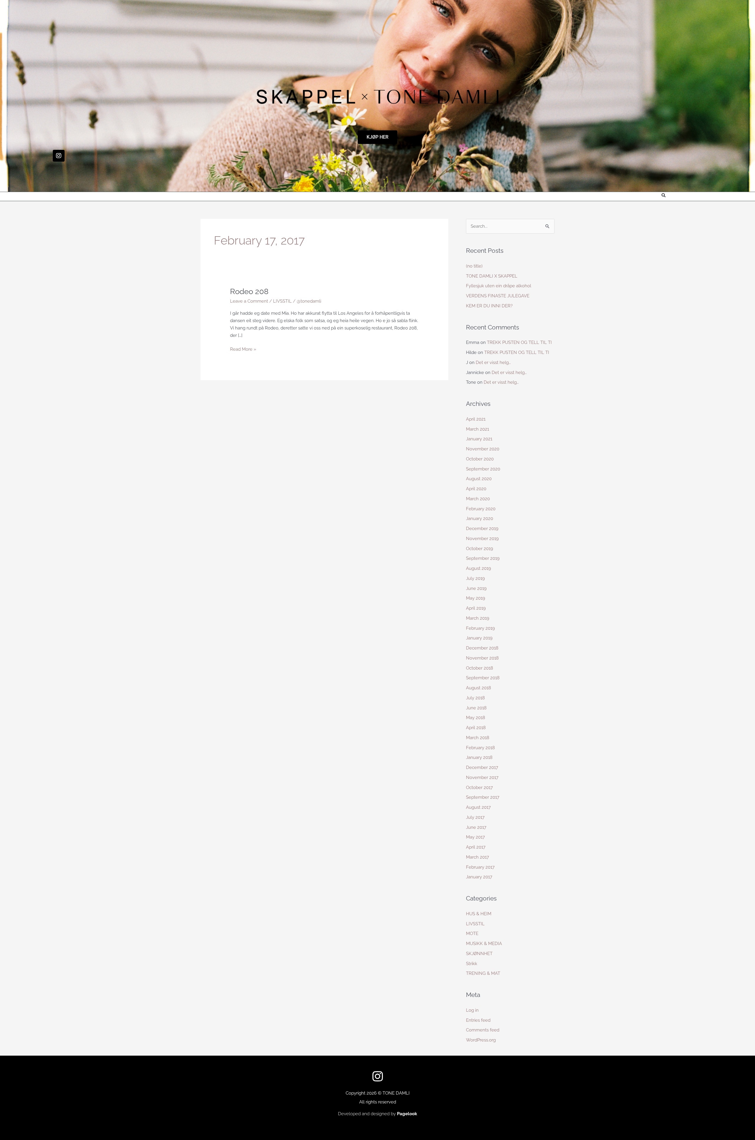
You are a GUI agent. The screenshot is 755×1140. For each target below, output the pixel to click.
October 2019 (479, 548)
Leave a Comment (249, 301)
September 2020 (483, 469)
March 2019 (477, 618)
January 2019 (479, 638)
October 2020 (480, 459)
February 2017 (480, 867)
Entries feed (478, 1020)
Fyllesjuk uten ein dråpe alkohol (498, 285)
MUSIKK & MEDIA (484, 943)
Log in (472, 1010)
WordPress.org (481, 1040)
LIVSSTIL (282, 301)
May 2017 (475, 837)
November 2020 (482, 449)
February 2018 (480, 747)
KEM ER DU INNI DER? (489, 306)
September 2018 (483, 677)
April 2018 (476, 727)
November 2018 (482, 658)
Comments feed (482, 1030)
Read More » (243, 349)
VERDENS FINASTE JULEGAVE (497, 295)
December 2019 (482, 528)
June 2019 (476, 588)
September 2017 (482, 797)
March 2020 (478, 498)
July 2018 (475, 698)
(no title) (474, 266)
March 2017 (477, 857)
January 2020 (479, 518)
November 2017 (482, 777)
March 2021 (477, 429)
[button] (663, 195)
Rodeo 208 (249, 291)
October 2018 (479, 668)
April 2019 (476, 608)
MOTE (472, 933)
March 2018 (477, 737)
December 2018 (482, 648)
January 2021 (479, 439)
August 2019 (478, 568)
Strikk (471, 963)
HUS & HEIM (478, 913)
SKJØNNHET (479, 953)
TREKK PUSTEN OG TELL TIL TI (519, 342)
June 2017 (476, 827)
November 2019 (482, 538)
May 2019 (475, 598)
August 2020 (479, 478)
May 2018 (475, 717)
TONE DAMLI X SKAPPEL (491, 276)
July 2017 (475, 817)
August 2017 (478, 807)
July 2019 (475, 578)
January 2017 (479, 877)
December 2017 (482, 767)
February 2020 (480, 508)
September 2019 (483, 558)
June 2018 (476, 708)
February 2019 (480, 628)
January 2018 (479, 757)
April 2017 (475, 847)
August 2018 (478, 687)
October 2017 (479, 787)
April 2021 (475, 419)
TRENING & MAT (483, 973)
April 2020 (476, 488)
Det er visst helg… (493, 362)
